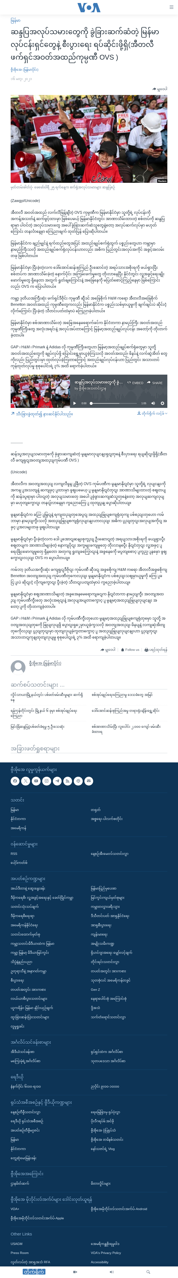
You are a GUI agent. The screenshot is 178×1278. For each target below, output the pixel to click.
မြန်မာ (15, 20)
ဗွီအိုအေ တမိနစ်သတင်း (107, 1139)
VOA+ (15, 1209)
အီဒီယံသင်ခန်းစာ (22, 1052)
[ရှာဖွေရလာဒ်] (148, 1272)
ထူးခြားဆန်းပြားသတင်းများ (30, 1017)
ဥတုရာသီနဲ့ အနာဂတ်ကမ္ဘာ (28, 971)
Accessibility (99, 1262)
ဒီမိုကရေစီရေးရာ (22, 916)
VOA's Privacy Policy (106, 1253)
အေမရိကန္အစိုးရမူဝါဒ (105, 1243)
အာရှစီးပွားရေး (101, 925)
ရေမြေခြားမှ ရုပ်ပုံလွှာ (105, 1112)
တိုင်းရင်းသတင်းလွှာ (105, 962)
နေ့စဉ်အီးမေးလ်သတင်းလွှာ (109, 853)
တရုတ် (96, 809)
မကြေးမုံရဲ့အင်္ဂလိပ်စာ (25, 1061)
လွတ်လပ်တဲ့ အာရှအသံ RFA (30, 1262)
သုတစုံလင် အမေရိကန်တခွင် (110, 980)
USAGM (16, 1243)
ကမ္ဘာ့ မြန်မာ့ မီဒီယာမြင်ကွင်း (30, 952)
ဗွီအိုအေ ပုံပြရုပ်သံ (103, 1130)
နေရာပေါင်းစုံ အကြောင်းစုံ (109, 998)
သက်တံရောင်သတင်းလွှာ (108, 1017)
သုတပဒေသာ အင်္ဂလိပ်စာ (108, 1061)
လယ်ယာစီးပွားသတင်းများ (29, 998)
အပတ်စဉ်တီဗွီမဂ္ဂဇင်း (25, 1130)
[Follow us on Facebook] (15, 781)
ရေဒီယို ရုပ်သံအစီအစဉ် (27, 1121)
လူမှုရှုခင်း (17, 1026)
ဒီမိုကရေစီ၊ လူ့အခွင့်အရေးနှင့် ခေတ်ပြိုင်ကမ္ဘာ (42, 897)
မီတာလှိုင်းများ (101, 1183)
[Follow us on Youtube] (36, 781)
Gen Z (95, 989)
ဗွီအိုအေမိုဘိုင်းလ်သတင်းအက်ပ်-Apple (37, 1218)
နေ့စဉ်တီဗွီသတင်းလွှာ (25, 1112)
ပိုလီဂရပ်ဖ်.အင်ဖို (102, 1121)
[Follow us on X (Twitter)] (25, 781)
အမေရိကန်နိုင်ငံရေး (24, 925)
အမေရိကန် (18, 828)
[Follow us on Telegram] (57, 781)
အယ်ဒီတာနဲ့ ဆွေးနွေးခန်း (28, 888)
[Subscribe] (88, 781)
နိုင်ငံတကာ (18, 819)
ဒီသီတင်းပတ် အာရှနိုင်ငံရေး (110, 916)
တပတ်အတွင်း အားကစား (28, 989)
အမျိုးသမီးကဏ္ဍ (102, 943)
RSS (14, 853)
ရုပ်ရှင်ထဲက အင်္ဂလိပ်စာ (107, 1052)
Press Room (20, 1253)
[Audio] (112, 1272)
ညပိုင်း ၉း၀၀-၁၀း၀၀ (105, 1086)
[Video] (75, 1272)
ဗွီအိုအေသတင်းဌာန (92, 388)
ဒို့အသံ (95, 1008)
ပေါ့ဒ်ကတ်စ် (19, 863)
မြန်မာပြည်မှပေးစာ (103, 888)
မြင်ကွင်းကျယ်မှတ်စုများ (107, 897)
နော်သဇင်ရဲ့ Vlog (103, 1149)
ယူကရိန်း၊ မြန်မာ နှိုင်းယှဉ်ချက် (32, 1008)
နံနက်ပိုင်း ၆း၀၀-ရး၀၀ (26, 1086)
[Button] (160, 89)
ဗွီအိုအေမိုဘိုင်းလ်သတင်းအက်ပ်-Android (119, 1209)
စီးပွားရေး (17, 980)
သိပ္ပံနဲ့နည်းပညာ (21, 962)
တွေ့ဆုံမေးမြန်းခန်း (23, 1158)
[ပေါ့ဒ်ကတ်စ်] (78, 781)
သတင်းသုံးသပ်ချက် (25, 906)
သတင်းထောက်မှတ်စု (25, 934)
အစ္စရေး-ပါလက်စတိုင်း (107, 819)
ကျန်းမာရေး (99, 934)
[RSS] (67, 781)
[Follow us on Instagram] (46, 781)
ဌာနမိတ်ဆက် (20, 1183)
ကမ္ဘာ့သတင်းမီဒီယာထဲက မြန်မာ (32, 943)
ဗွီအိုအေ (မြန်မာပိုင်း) (24, 69)
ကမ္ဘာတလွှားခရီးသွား (105, 906)
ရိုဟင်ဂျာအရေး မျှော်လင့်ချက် (111, 952)
